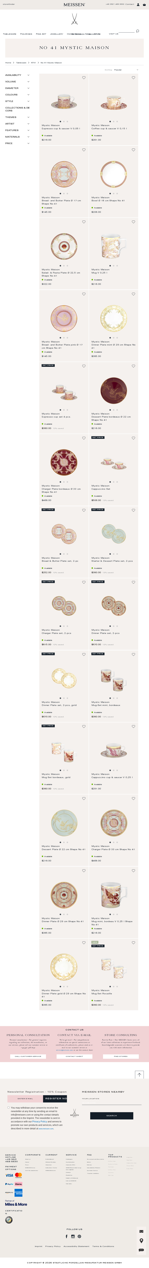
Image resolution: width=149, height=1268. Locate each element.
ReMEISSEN (78, 34)
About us (94, 34)
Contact (129, 4)
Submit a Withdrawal (72, 1178)
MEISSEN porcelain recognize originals (73, 1169)
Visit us (113, 34)
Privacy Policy (39, 1121)
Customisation (70, 1162)
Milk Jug (110, 1175)
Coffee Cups (112, 1161)
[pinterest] (81, 1236)
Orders (89, 1162)
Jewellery (56, 34)
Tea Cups (111, 1167)
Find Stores (121, 1056)
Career (27, 1162)
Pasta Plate (130, 1165)
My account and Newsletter (95, 1159)
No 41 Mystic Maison (51, 63)
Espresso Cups (113, 1164)
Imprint (38, 1246)
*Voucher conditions (93, 1173)
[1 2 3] (63, 102)
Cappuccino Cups (132, 1163)
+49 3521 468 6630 (115, 4)
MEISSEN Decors (51, 1170)
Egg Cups (129, 1160)
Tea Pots (111, 1172)
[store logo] (74, 4)
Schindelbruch (50, 1159)
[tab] (18, 76)
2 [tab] (64, 121)
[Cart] (144, 5)
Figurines (26, 34)
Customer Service (92, 1170)
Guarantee (69, 1175)
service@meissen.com (64, 1050)
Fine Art (41, 34)
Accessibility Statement (76, 1246)
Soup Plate (130, 1168)
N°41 (33, 63)
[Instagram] (74, 1236)
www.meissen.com (46, 1129)
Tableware (10, 34)
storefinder (9, 4)
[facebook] (68, 1236)
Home (8, 63)
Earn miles (69, 1183)
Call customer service (28, 1056)
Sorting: (109, 70)
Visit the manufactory (31, 1170)
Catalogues (69, 1159)
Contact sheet (74, 1056)
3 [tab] (67, 121)
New (87, 34)
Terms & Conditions (103, 1246)
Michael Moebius (51, 1162)
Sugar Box (129, 1157)
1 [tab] (60, 121)
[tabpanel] (64, 102)
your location (90, 1099)
